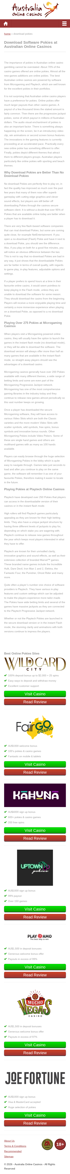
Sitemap (8, 1156)
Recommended (13, 1151)
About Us (9, 1140)
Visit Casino (35, 694)
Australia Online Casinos (28, 1164)
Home (5, 23)
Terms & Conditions (15, 1146)
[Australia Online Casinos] (35, 9)
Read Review (35, 702)
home (7, 33)
